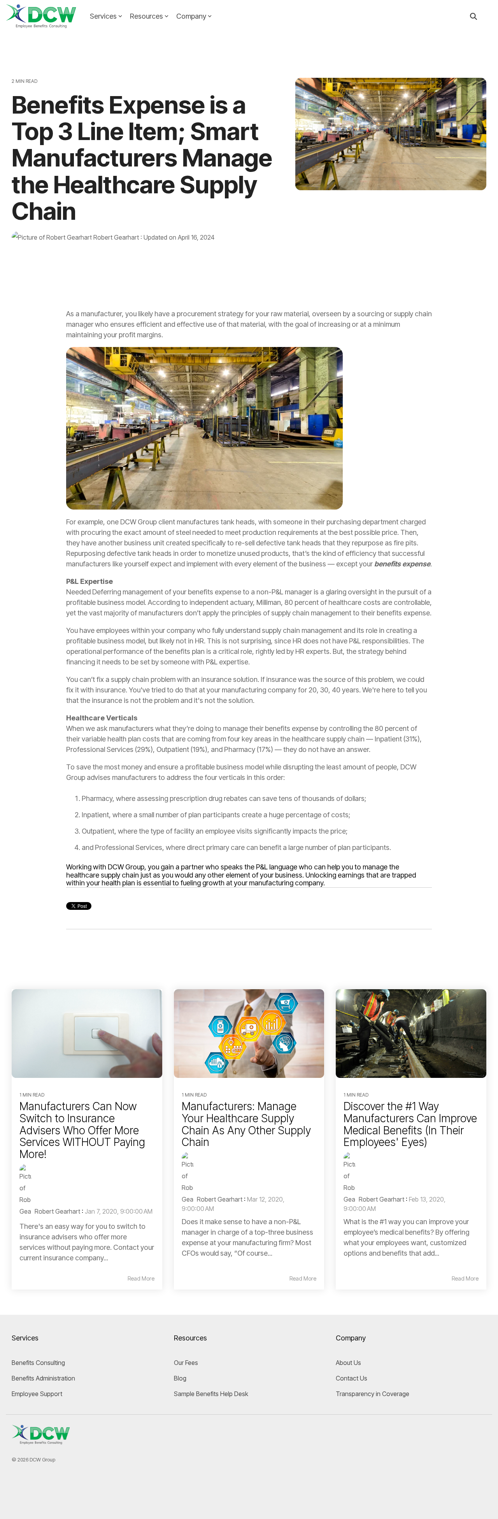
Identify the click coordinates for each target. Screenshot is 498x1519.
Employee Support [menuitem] (37, 1394)
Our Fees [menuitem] (186, 1363)
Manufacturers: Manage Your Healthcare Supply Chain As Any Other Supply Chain (246, 1124)
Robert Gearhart (116, 237)
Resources (146, 16)
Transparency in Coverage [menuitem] (372, 1394)
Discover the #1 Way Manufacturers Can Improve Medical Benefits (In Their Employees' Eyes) (410, 1124)
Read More (141, 1278)
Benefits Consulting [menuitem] (38, 1363)
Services (103, 16)
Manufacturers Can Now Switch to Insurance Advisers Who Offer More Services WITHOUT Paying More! (82, 1130)
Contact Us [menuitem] (351, 1378)
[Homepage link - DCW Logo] (41, 1441)
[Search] (473, 16)
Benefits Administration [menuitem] (43, 1378)
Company (191, 16)
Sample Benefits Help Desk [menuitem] (211, 1394)
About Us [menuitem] (348, 1363)
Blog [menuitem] (180, 1378)
